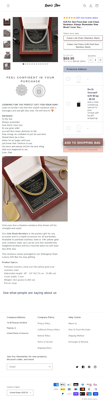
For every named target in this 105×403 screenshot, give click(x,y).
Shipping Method (76, 336)
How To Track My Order (79, 329)
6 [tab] (34, 64)
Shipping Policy (45, 348)
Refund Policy (44, 336)
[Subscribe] (49, 367)
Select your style (71, 33)
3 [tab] (28, 64)
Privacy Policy (44, 323)
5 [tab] (32, 64)
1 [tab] (23, 64)
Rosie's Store (92, 399)
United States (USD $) (19, 392)
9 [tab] (41, 64)
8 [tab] (39, 64)
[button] (8, 6)
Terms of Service (45, 342)
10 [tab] (43, 64)
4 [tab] (30, 64)
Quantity (92, 56)
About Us (72, 323)
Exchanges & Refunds (78, 342)
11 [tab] (45, 64)
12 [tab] (47, 64)
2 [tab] (25, 64)
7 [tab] (36, 64)
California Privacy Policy (49, 329)
